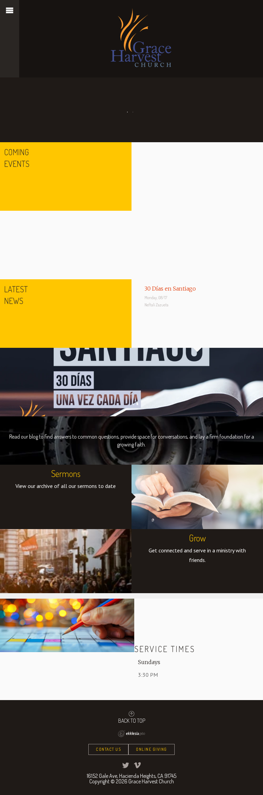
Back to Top (131, 720)
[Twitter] (125, 765)
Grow (197, 537)
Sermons (65, 473)
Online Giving (151, 749)
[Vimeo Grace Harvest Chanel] (137, 765)
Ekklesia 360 (131, 733)
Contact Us (108, 749)
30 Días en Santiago (170, 288)
